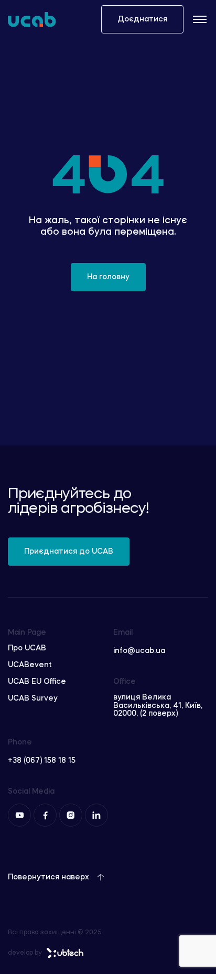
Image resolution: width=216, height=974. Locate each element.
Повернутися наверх (48, 877)
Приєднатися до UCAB (68, 551)
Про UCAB (27, 648)
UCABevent (30, 665)
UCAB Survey (33, 698)
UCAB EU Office (37, 681)
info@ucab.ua (139, 651)
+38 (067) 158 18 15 (41, 760)
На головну (108, 277)
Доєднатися (142, 19)
